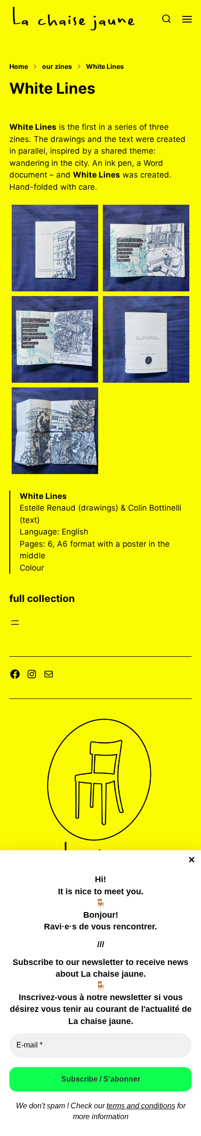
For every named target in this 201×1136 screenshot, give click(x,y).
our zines (57, 66)
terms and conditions (141, 1106)
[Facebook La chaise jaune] (15, 674)
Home (18, 66)
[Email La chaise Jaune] (48, 674)
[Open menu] (15, 622)
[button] (167, 18)
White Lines (105, 66)
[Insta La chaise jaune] (31, 674)
